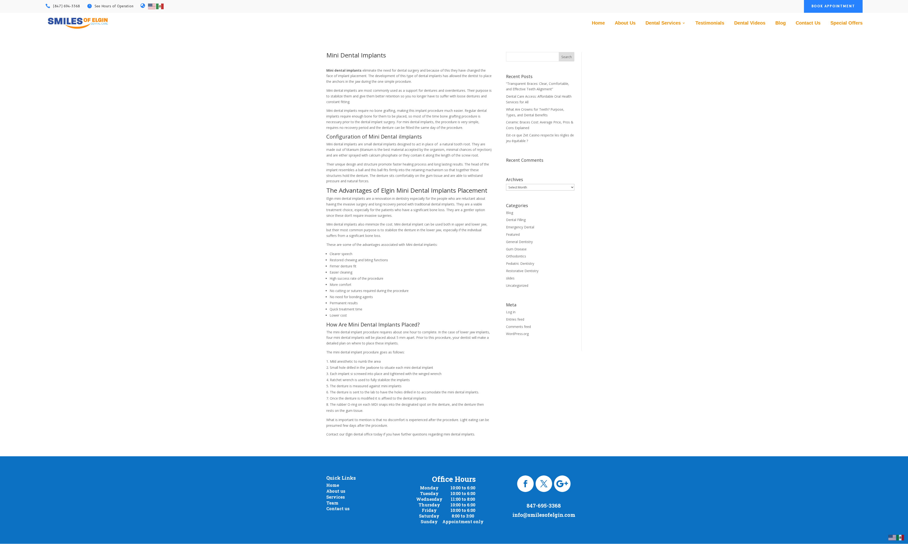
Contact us (337, 508)
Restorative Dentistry (522, 271)
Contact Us (808, 23)
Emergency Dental (520, 227)
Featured (513, 234)
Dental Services (663, 23)
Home (598, 23)
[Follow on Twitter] (544, 483)
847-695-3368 (544, 505)
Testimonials (709, 23)
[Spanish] (160, 6)
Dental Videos (749, 23)
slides (510, 278)
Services (335, 497)
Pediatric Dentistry (520, 263)
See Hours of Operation (114, 6)
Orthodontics (516, 256)
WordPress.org (517, 333)
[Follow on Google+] (562, 483)
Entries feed (515, 319)
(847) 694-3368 (66, 6)
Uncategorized (517, 285)
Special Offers (846, 23)
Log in (510, 312)
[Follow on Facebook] (525, 483)
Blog (780, 23)
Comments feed (518, 326)
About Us (625, 23)
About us (335, 491)
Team (332, 503)
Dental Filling (516, 220)
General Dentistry (519, 241)
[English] (152, 6)
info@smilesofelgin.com (543, 514)
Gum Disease (516, 249)
